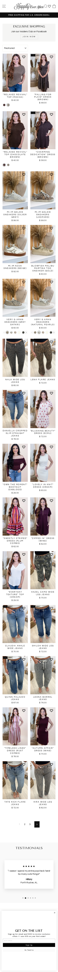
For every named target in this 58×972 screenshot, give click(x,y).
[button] (24, 58)
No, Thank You (29, 950)
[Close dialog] (54, 912)
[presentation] (26, 332)
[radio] (4, 105)
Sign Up (29, 945)
